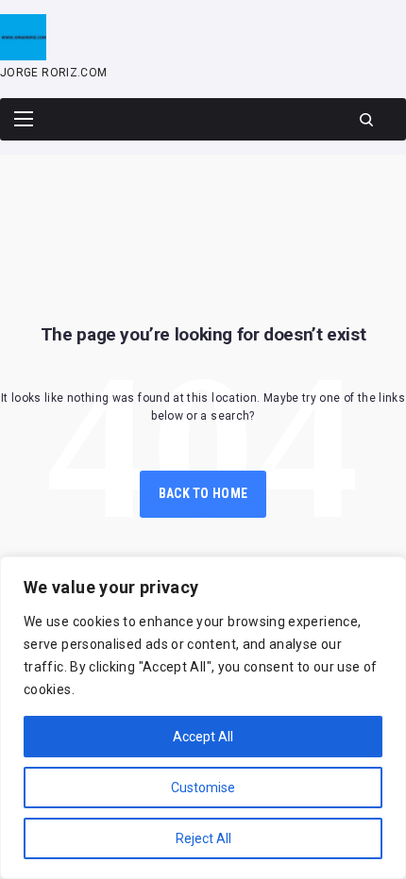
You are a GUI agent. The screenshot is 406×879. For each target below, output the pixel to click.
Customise (203, 787)
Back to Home (203, 493)
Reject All (203, 838)
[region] (203, 717)
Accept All (203, 736)
